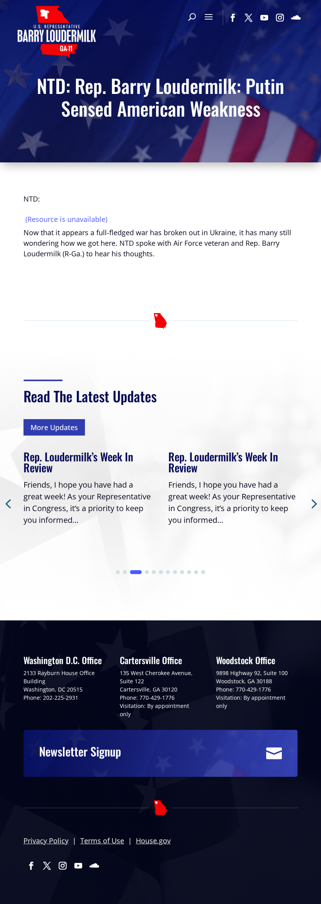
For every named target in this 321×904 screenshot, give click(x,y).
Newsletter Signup (80, 751)
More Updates (54, 427)
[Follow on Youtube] (264, 17)
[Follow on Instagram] (280, 17)
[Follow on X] (248, 17)
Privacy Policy (46, 840)
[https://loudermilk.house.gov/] (57, 33)
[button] (118, 572)
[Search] (192, 17)
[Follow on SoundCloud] (295, 17)
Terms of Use (102, 840)
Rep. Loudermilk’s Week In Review (78, 461)
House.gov (153, 840)
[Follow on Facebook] (233, 17)
